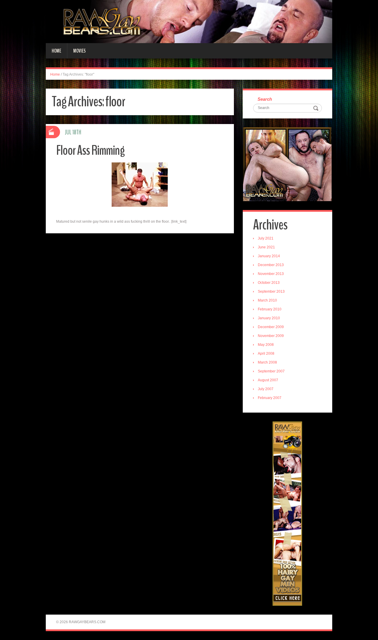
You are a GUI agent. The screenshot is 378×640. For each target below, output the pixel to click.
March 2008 (267, 362)
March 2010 (267, 300)
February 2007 (269, 398)
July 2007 (265, 389)
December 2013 (271, 265)
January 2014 (269, 256)
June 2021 (266, 247)
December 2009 (271, 327)
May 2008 (266, 345)
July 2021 (265, 238)
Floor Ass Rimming (90, 150)
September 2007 (271, 371)
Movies (79, 50)
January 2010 (269, 318)
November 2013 (271, 274)
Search (265, 99)
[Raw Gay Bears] (189, 21)
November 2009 (271, 336)
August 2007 (268, 380)
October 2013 (269, 283)
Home (56, 50)
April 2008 (266, 353)
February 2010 (269, 309)
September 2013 (271, 291)
